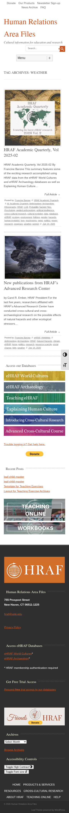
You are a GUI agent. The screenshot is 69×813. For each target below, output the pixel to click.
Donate (11, 3)
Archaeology (48, 203)
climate (56, 341)
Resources (12, 790)
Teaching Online (38, 797)
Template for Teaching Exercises (23, 486)
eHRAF (7, 217)
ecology (15, 217)
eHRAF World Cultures (18, 653)
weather (27, 224)
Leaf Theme (37, 810)
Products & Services (39, 784)
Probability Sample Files (40, 207)
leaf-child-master (14, 476)
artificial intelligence (45, 210)
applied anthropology (25, 210)
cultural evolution (35, 214)
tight (14, 348)
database (53, 214)
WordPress (60, 810)
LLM (26, 207)
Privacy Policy (12, 627)
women (35, 224)
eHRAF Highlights (42, 337)
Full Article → (52, 194)
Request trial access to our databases (30, 689)
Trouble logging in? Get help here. (24, 444)
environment (26, 217)
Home (16, 784)
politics (47, 220)
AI (8, 203)
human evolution (12, 220)
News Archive (29, 7)
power (54, 220)
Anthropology (35, 203)
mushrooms (31, 220)
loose (14, 344)
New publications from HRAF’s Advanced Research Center (31, 285)
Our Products (26, 3)
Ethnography (10, 207)
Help (57, 797)
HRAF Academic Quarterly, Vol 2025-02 (31, 152)
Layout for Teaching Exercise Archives (27, 491)
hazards (52, 217)
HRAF (20, 207)
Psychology (9, 210)
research (8, 224)
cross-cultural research (15, 214)
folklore (36, 217)
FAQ (43, 7)
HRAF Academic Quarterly (46, 200)
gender (44, 217)
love (23, 220)
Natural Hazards (44, 341)
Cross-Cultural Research (43, 790)
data (46, 214)
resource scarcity (43, 344)
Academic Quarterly (19, 203)
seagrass (18, 224)
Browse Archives (14, 749)
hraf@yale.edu (13, 614)
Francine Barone (22, 200)
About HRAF (15, 797)
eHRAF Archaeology (16, 658)
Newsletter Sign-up (48, 3)
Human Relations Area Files (30, 27)
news (40, 220)
